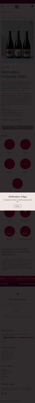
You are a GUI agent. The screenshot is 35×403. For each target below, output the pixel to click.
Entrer (18, 206)
